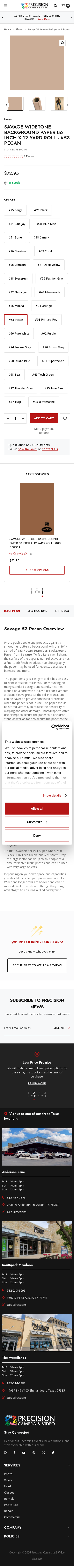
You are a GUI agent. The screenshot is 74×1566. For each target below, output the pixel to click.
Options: (10, 200)
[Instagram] (5, 1452)
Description (12, 611)
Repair (8, 1511)
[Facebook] (14, 1452)
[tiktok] (53, 1452)
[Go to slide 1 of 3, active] (33, 592)
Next (71, 17)
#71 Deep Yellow (48, 265)
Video (8, 1480)
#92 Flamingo (17, 292)
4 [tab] (45, 1096)
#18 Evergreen (18, 278)
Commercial (12, 1517)
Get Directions (17, 1212)
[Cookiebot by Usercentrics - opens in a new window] (52, 727)
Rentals (9, 1499)
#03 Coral (45, 251)
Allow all (37, 808)
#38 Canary (41, 237)
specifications (37, 611)
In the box (62, 611)
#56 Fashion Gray (52, 278)
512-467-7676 (27, 449)
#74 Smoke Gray (19, 347)
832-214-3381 (16, 1383)
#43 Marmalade (49, 292)
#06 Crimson (17, 265)
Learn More (44, 19)
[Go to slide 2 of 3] (39, 592)
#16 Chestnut (17, 251)
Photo (8, 1474)
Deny (37, 835)
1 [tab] (31, 1096)
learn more (37, 1083)
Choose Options (37, 570)
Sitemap (37, 1558)
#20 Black (40, 210)
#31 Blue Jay (16, 224)
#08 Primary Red (46, 319)
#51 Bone (15, 237)
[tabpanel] (37, 1068)
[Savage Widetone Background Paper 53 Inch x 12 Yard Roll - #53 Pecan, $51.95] (37, 509)
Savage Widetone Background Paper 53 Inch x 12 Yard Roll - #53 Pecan (34, 543)
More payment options (44, 431)
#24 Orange (44, 306)
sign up (59, 1028)
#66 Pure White (18, 333)
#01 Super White (53, 361)
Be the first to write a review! (37, 965)
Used (7, 1486)
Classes (9, 1492)
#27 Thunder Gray (20, 388)
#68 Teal (14, 374)
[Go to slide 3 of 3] (42, 592)
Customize (34, 822)
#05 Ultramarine (44, 402)
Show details (52, 795)
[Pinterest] (33, 1452)
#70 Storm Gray (53, 347)
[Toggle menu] (5, 5)
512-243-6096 (16, 1290)
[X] (43, 1452)
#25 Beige (15, 210)
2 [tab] (36, 1096)
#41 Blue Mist (46, 224)
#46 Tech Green (43, 374)
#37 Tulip (14, 402)
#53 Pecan (16, 320)
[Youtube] (23, 1452)
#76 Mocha (16, 306)
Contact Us (50, 449)
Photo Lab (11, 1505)
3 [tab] (42, 1096)
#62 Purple (48, 333)
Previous (2, 17)
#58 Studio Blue (19, 361)
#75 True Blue (54, 388)
